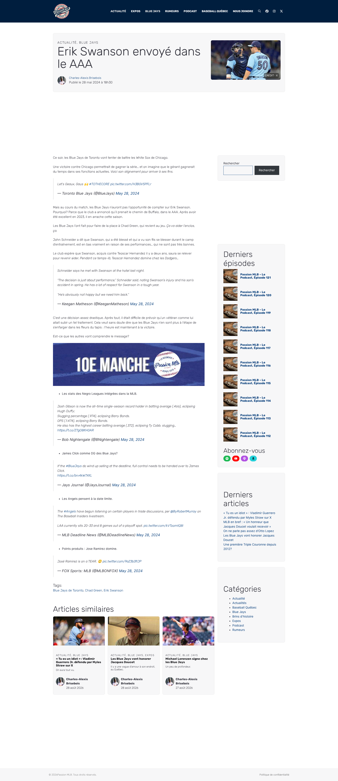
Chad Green (93, 590)
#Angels (70, 511)
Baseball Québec (215, 11)
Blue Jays (152, 11)
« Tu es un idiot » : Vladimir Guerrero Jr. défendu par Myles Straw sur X (78, 662)
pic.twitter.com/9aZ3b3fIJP (122, 561)
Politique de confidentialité (274, 774)
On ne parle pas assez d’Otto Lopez (248, 531)
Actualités (239, 603)
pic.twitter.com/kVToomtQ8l (163, 526)
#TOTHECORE (99, 184)
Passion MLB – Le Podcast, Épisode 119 (255, 311)
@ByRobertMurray (183, 511)
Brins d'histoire (242, 616)
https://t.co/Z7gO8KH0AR (75, 430)
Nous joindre (243, 11)
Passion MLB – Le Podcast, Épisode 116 (255, 364)
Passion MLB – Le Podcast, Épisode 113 (255, 417)
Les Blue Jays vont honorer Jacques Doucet (131, 660)
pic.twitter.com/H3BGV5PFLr (130, 184)
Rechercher (231, 163)
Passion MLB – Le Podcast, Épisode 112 (255, 434)
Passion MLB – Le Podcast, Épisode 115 (255, 381)
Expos (135, 11)
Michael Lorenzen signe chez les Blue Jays (186, 660)
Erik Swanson (113, 590)
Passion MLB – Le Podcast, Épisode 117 (255, 346)
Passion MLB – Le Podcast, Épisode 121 (255, 276)
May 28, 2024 (127, 193)
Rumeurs (172, 11)
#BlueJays (74, 466)
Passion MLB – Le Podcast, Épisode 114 (255, 399)
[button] (259, 11)
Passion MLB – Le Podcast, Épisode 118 (255, 329)
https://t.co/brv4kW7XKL (74, 475)
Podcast (190, 11)
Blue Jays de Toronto (68, 590)
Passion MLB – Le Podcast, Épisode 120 (255, 293)
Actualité (118, 11)
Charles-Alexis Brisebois (85, 78)
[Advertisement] (158, 123)
